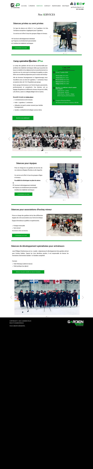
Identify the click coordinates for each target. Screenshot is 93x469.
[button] (46, 316)
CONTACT (47, 6)
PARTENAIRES (56, 6)
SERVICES (39, 6)
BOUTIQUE (65, 6)
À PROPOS (32, 6)
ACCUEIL (24, 6)
